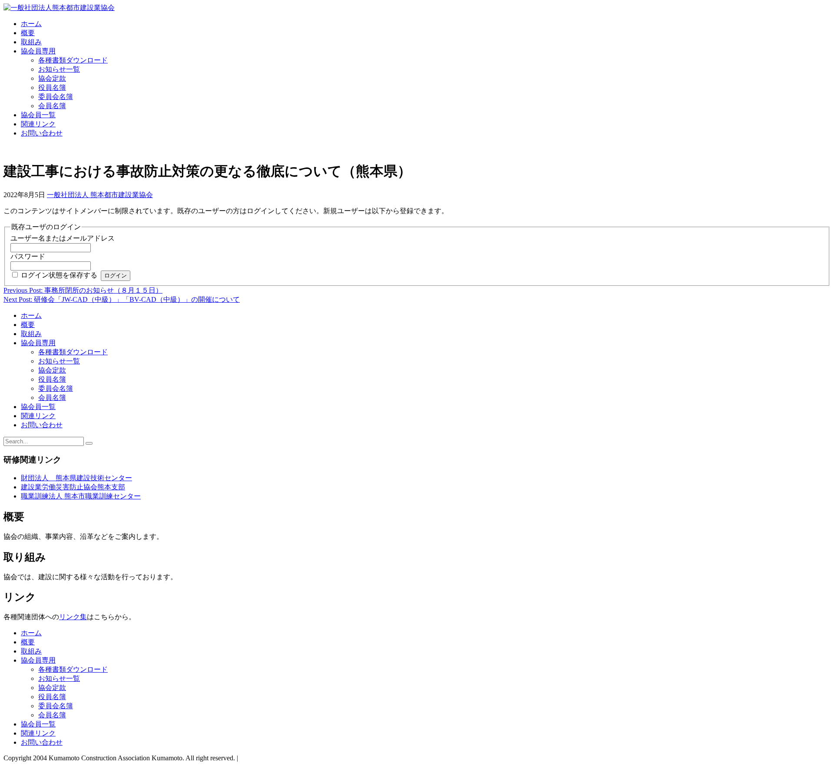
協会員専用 (38, 51)
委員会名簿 (55, 96)
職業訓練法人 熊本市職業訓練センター (81, 496)
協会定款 (52, 78)
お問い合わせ (42, 133)
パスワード (27, 256)
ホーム (31, 23)
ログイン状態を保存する (59, 275)
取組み (31, 42)
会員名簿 (52, 105)
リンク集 (73, 616)
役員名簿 (52, 87)
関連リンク (38, 124)
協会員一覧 (38, 115)
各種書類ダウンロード (73, 60)
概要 (28, 32)
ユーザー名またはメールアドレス (62, 238)
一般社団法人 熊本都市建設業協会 (100, 194)
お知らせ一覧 (59, 69)
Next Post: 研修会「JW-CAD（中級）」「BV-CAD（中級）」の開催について (121, 299)
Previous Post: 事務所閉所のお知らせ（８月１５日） (82, 290)
